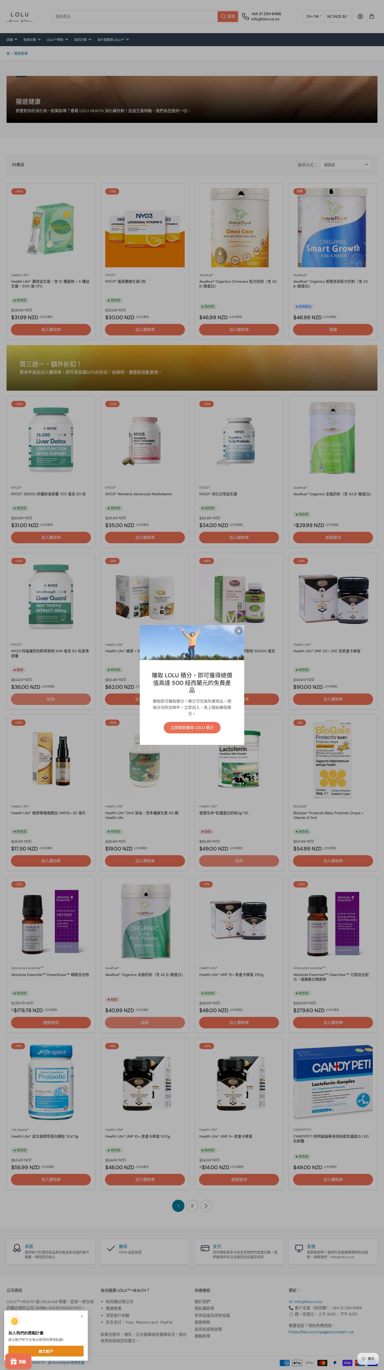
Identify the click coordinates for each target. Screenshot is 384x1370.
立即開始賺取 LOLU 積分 (192, 727)
